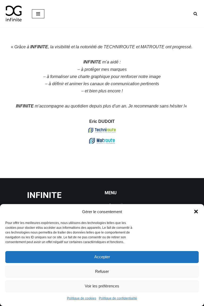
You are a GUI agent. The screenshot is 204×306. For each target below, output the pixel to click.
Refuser (102, 271)
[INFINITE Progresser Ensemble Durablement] (14, 14)
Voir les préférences (102, 286)
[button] (196, 211)
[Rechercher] (195, 14)
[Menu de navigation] (38, 13)
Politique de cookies (81, 298)
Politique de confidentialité (118, 298)
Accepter (102, 257)
